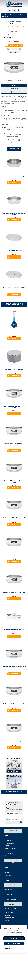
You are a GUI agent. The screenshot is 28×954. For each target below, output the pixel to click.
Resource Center (9, 843)
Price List (7, 892)
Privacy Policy (8, 850)
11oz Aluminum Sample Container (14, 369)
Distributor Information (10, 848)
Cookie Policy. (18, 934)
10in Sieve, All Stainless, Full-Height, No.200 (14, 407)
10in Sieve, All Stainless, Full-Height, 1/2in (14, 518)
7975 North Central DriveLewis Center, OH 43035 (11, 909)
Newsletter (7, 845)
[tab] (14, 85)
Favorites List (8, 875)
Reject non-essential (14, 943)
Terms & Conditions (10, 853)
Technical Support (9, 922)
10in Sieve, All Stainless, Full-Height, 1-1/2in (14, 444)
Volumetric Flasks (14, 332)
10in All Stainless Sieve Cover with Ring (14, 287)
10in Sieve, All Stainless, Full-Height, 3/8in (14, 592)
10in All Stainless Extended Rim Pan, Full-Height (14, 213)
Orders (7, 870)
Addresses (7, 867)
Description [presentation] (14, 85)
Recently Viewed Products (11, 899)
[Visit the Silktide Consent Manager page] (22, 948)
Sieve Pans (6, 127)
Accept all (14, 938)
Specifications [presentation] (14, 88)
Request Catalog (9, 889)
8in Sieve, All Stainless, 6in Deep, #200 (14, 629)
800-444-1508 (13, 804)
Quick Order (8, 880)
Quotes (7, 920)
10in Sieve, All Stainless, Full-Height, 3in (14, 555)
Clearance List (8, 894)
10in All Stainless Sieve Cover (14, 250)
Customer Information (10, 865)
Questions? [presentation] (14, 92)
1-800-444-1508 (9, 912)
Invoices (7, 872)
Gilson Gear (8, 897)
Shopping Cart (8, 877)
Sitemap (7, 855)
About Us (7, 835)
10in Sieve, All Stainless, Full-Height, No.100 (14, 481)
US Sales (7, 915)
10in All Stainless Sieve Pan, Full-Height (14, 176)
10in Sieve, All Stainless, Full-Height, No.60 (14, 741)
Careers (7, 838)
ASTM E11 (14, 142)
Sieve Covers (7, 131)
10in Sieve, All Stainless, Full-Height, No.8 (14, 703)
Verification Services (9, 134)
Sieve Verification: (15, 35)
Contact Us (8, 840)
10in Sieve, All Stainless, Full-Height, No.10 (14, 666)
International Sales (9, 917)
